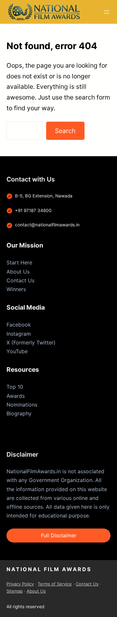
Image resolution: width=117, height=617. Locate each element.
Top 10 (14, 386)
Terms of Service (55, 583)
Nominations (21, 404)
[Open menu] (106, 12)
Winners (16, 289)
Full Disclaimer (58, 535)
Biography (19, 413)
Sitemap (14, 591)
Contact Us (20, 280)
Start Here (19, 262)
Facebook (18, 324)
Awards (15, 396)
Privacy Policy (20, 583)
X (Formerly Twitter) (31, 342)
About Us (18, 271)
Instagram (18, 333)
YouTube (17, 351)
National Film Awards (48, 569)
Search (65, 131)
